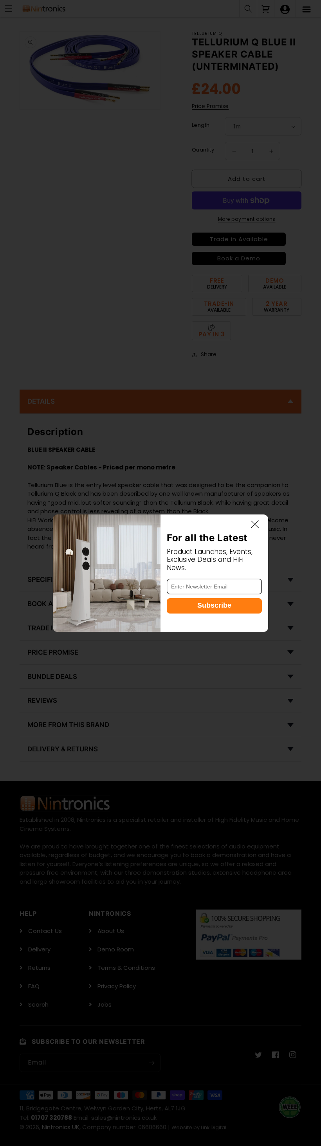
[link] (106, 573)
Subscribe (214, 605)
